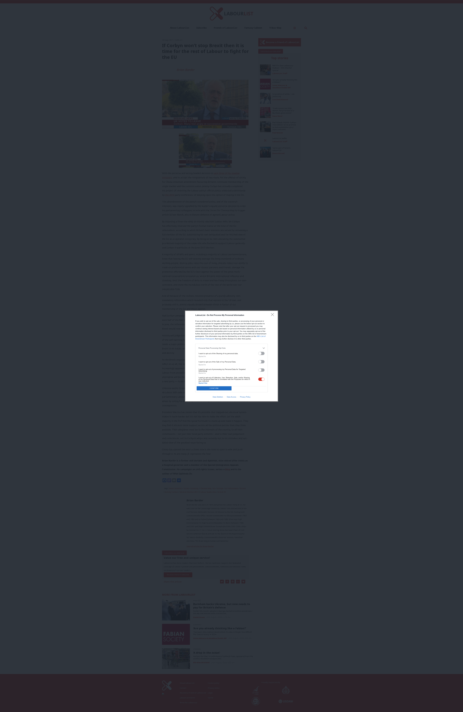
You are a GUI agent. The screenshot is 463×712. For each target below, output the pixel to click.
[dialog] (231, 356)
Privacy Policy (245, 397)
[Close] (273, 315)
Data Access (231, 397)
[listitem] (231, 348)
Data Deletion (218, 397)
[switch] (261, 353)
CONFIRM (214, 388)
